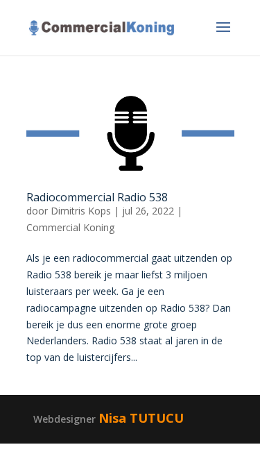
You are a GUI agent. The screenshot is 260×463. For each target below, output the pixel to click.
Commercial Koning (70, 227)
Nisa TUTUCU (141, 418)
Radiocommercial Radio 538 (97, 197)
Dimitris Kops (81, 210)
